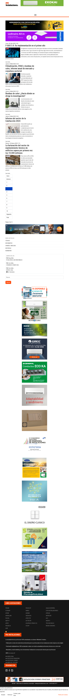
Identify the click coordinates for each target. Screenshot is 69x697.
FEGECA (8, 625)
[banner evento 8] (34, 585)
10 (7, 211)
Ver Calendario (11, 272)
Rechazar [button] (10, 694)
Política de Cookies (63, 694)
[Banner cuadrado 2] (34, 311)
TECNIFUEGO (50, 623)
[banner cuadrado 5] (34, 372)
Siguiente (8, 214)
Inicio (8, 176)
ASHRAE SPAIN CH (31, 623)
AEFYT (7, 620)
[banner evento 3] (34, 514)
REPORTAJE (8, 248)
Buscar (8, 282)
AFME (7, 613)
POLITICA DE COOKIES (12, 660)
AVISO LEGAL (10, 656)
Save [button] (14, 695)
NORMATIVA (8, 250)
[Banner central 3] (34, 229)
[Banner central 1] (34, 25)
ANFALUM (8, 615)
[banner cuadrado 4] (34, 349)
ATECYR (28, 618)
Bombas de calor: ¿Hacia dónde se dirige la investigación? (19, 94)
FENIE (7, 608)
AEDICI (48, 620)
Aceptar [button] (3, 694)
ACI (47, 618)
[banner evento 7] (34, 538)
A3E (6, 628)
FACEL (7, 618)
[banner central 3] (34, 36)
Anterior (8, 179)
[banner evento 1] (34, 420)
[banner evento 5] (34, 444)
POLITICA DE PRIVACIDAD (13, 658)
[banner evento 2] (34, 467)
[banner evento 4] (34, 561)
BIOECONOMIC (50, 625)
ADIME (28, 613)
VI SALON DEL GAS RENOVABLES (14, 260)
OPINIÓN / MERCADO (10, 245)
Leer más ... (8, 62)
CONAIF (7, 610)
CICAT (27, 625)
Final (7, 217)
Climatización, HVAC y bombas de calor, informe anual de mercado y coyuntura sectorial (19, 68)
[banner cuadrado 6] (34, 395)
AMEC (27, 610)
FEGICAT (28, 608)
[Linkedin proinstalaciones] (6, 671)
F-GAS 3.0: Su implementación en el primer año (25, 45)
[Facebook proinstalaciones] (9, 671)
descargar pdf (11, 653)
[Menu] (35, 15)
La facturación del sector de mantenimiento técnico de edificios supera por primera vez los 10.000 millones (19, 149)
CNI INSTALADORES (52, 610)
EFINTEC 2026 (9, 270)
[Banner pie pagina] (34, 679)
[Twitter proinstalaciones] (12, 671)
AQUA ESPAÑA (50, 608)
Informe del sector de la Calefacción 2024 (15, 119)
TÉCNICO (7, 240)
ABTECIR (48, 615)
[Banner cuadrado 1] (34, 292)
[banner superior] (42, 3)
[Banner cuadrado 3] (34, 330)
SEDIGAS (28, 615)
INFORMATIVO (8, 243)
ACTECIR (28, 620)
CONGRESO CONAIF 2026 (12, 265)
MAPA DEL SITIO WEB (12, 662)
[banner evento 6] (34, 491)
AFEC (7, 623)
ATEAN (48, 613)
